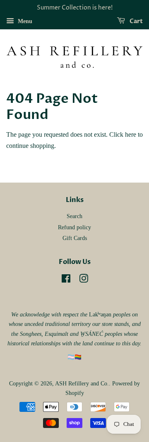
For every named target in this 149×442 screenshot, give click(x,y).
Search (74, 216)
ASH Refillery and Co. (82, 383)
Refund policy (74, 227)
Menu (24, 21)
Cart (135, 21)
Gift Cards (74, 238)
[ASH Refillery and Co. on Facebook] (66, 280)
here (130, 134)
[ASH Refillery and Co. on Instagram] (83, 280)
